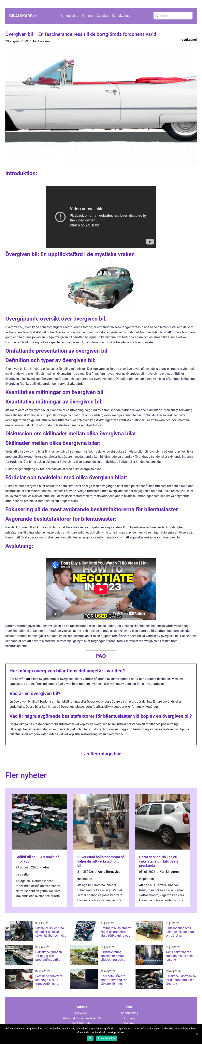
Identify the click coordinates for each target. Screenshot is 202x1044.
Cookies (102, 16)
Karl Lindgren (169, 872)
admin (46, 867)
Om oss (87, 16)
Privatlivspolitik (106, 1038)
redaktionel (188, 40)
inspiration (23, 874)
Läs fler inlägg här (101, 754)
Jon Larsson (41, 41)
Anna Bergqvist (109, 872)
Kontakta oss (121, 16)
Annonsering (69, 16)
